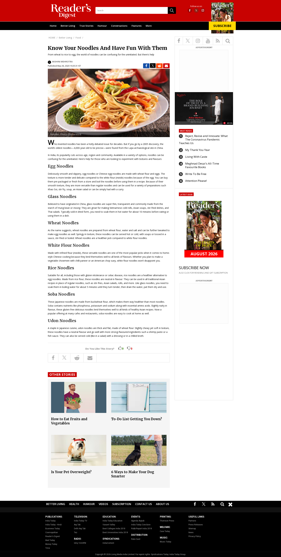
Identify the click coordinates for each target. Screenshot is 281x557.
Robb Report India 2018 (141, 528)
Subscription (121, 504)
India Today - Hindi (53, 525)
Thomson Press (167, 521)
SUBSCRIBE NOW (194, 267)
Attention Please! (196, 181)
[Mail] (166, 65)
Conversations (119, 25)
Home (53, 25)
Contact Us (143, 504)
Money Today (51, 544)
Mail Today (50, 540)
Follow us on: (196, 6)
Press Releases (195, 525)
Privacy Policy (194, 536)
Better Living (68, 25)
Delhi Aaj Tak (80, 528)
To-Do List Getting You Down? (136, 419)
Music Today (165, 542)
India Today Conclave (140, 525)
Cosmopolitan (51, 532)
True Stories (86, 25)
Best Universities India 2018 (115, 532)
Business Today (52, 528)
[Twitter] (204, 504)
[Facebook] (195, 504)
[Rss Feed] (213, 504)
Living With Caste (196, 157)
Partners (192, 521)
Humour (102, 25)
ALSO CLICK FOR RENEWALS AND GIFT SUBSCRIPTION (203, 272)
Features (136, 25)
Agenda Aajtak (137, 521)
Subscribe (222, 26)
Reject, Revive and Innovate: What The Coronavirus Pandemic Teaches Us (203, 139)
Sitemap (192, 528)
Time (47, 548)
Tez (75, 532)
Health (74, 504)
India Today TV (80, 521)
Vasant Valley (109, 525)
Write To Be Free (195, 174)
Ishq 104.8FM (80, 543)
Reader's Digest (52, 536)
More (149, 25)
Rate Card (135, 539)
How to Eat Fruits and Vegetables (69, 421)
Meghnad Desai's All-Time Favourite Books (202, 165)
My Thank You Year (197, 150)
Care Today (165, 531)
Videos (103, 504)
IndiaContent (108, 543)
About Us (162, 504)
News (191, 532)
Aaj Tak (77, 525)
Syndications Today (159, 554)
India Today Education (112, 521)
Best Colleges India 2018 (114, 528)
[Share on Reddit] (159, 65)
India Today (50, 521)
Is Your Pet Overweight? (71, 472)
